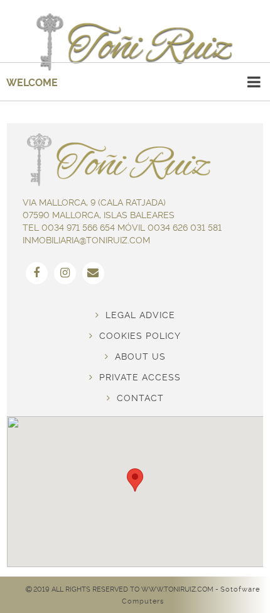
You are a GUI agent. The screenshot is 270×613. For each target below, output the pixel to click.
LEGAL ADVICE (137, 315)
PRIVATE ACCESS (137, 377)
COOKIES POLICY (137, 336)
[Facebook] (37, 273)
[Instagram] (65, 273)
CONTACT (137, 398)
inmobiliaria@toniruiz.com (86, 240)
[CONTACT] (93, 273)
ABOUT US (137, 356)
